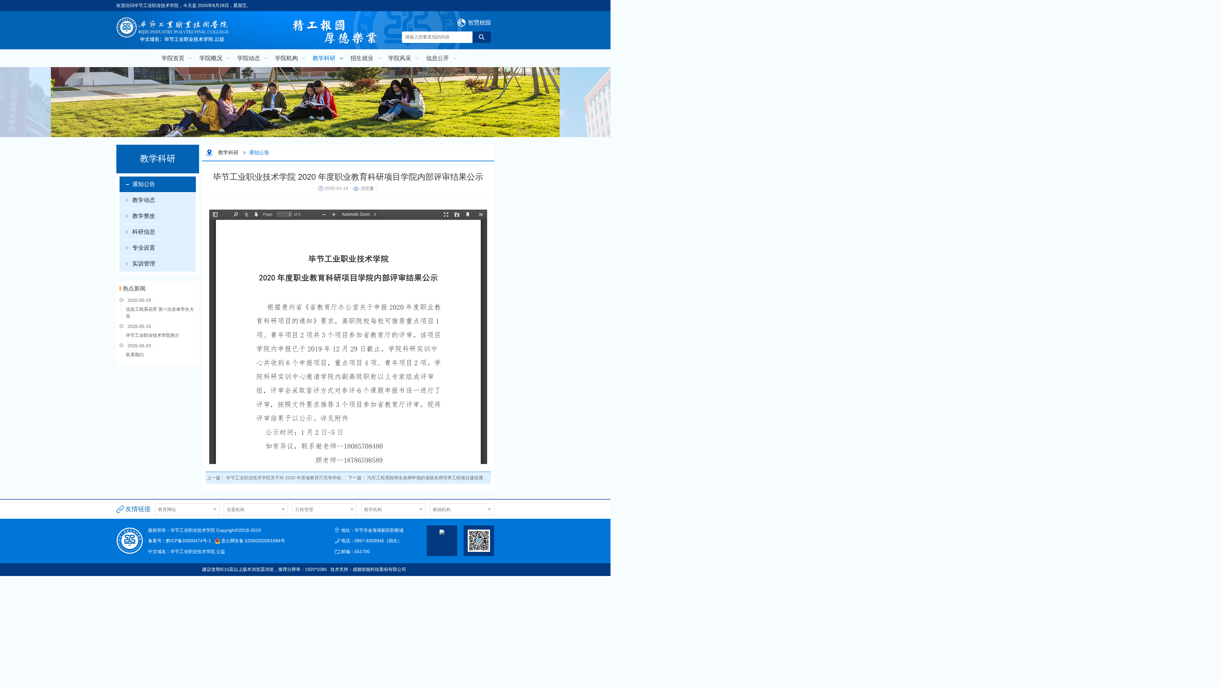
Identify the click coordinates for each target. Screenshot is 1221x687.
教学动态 (143, 200)
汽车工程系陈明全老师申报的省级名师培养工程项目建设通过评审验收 (436, 477)
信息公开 (437, 58)
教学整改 (143, 216)
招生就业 (361, 58)
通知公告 (143, 184)
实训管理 (143, 263)
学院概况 (210, 58)
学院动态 (248, 58)
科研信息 (143, 232)
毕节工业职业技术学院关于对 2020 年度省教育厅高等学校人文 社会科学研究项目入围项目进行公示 (324, 477)
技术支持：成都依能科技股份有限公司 (368, 569)
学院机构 (286, 58)
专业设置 (143, 248)
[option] (305, 102)
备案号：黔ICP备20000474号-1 (179, 540)
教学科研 (324, 58)
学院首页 (173, 58)
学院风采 (399, 58)
